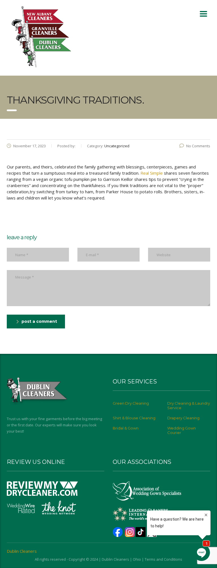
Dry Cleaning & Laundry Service (188, 405)
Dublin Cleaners (22, 551)
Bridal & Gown (125, 428)
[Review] (42, 488)
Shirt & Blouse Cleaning (134, 418)
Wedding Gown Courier (181, 430)
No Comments (198, 145)
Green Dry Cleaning (131, 403)
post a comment (39, 321)
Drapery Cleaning (183, 418)
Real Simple (151, 173)
